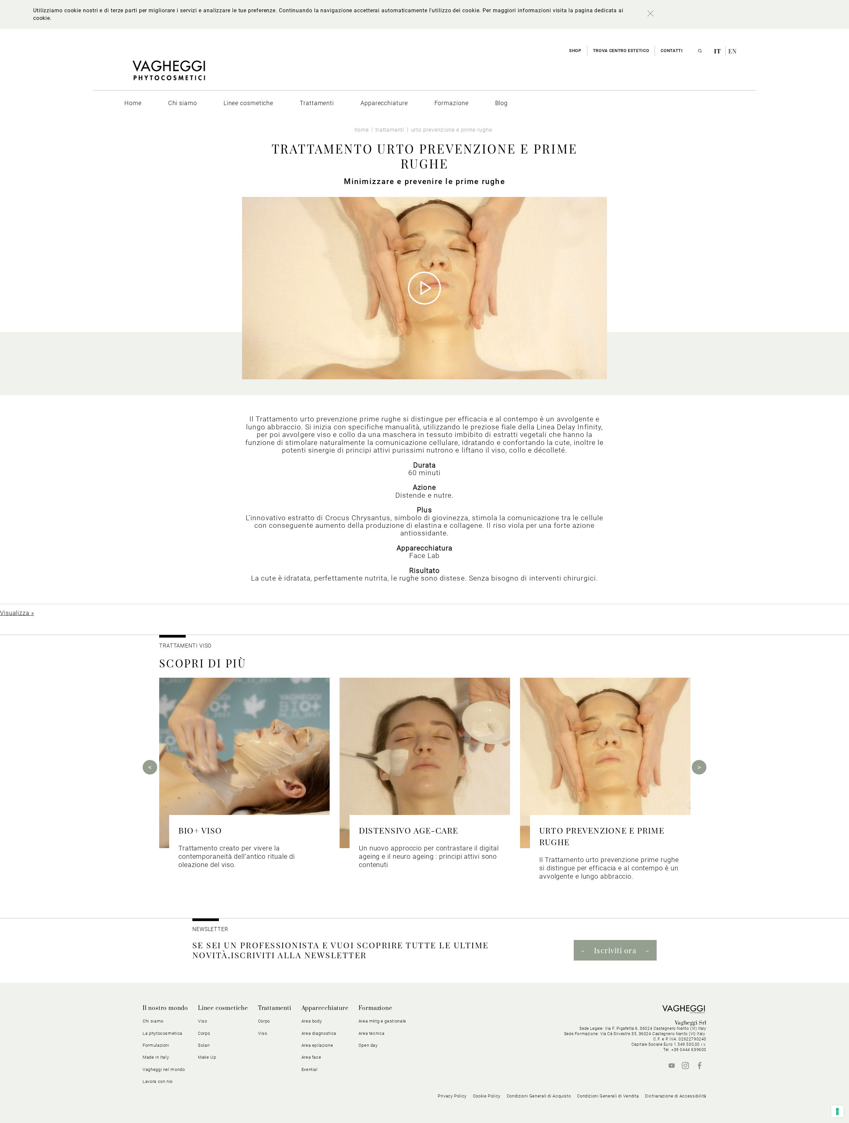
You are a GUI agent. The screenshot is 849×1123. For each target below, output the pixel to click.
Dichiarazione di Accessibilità (675, 1095)
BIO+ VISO (200, 830)
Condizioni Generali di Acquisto (539, 1095)
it (718, 51)
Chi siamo (153, 1021)
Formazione (375, 1008)
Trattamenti (275, 1008)
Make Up (207, 1057)
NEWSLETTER (210, 929)
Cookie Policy (486, 1095)
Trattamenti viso (185, 646)
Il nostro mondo (165, 1008)
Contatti (672, 50)
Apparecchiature (325, 1008)
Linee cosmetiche (223, 1008)
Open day (368, 1045)
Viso (262, 1033)
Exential (309, 1069)
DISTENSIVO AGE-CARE (408, 830)
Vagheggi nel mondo (164, 1069)
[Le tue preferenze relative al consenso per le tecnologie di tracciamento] (837, 1111)
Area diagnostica (318, 1033)
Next (699, 767)
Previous (150, 767)
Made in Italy (156, 1057)
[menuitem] (133, 103)
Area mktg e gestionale (382, 1021)
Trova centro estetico (621, 50)
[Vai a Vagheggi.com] (168, 73)
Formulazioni (156, 1045)
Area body (311, 1021)
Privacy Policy (452, 1095)
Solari (204, 1045)
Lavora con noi (158, 1081)
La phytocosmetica (162, 1033)
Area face (311, 1057)
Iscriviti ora (615, 950)
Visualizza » (17, 612)
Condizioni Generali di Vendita (608, 1095)
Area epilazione (317, 1045)
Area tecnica (372, 1033)
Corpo (264, 1021)
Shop (575, 50)
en (732, 51)
